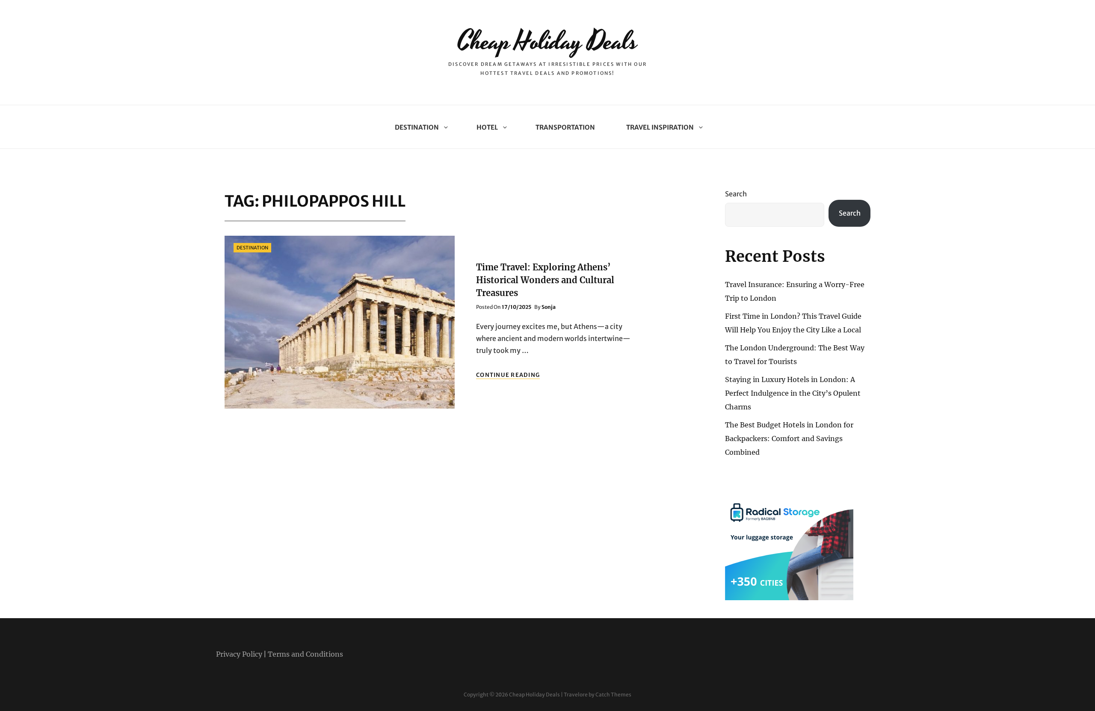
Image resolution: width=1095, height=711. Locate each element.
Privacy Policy (239, 654)
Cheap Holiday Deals (548, 41)
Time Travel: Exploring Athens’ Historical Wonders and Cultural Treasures (545, 280)
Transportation (565, 127)
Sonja (549, 307)
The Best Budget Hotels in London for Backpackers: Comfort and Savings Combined (789, 438)
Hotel (487, 127)
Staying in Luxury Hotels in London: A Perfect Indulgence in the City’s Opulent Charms (793, 393)
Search (736, 194)
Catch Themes (613, 694)
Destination (417, 127)
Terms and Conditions (305, 654)
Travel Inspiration (660, 127)
